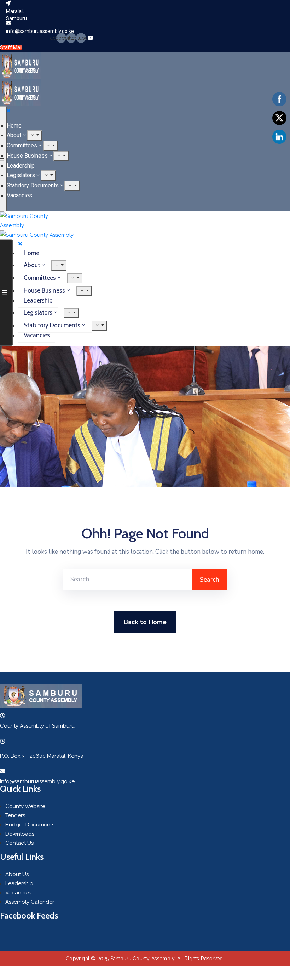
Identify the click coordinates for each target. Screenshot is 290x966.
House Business (27, 155)
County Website (25, 806)
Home (14, 125)
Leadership (21, 165)
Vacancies (19, 195)
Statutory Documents (33, 185)
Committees (22, 145)
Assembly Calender (29, 902)
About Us (17, 874)
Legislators (21, 175)
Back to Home (145, 622)
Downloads (19, 834)
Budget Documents (29, 824)
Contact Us (19, 843)
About (14, 135)
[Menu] (34, 135)
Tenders (15, 815)
